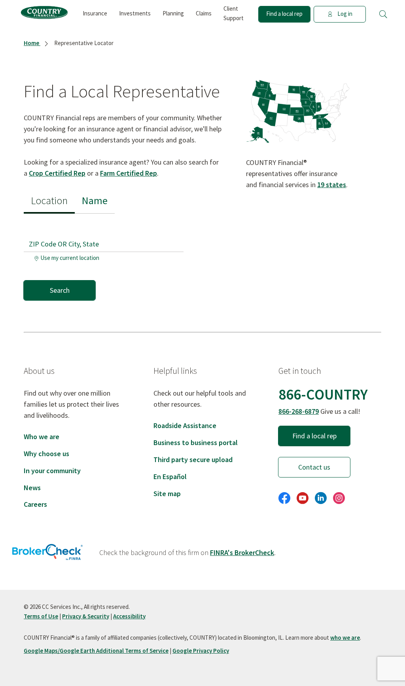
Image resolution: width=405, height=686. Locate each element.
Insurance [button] (95, 13)
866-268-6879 (298, 411)
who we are (345, 637)
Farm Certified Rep (128, 173)
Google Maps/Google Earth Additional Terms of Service (96, 650)
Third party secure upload (193, 459)
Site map (167, 493)
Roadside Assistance (184, 425)
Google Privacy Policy (200, 650)
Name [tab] (95, 200)
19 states (331, 184)
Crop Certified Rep (57, 173)
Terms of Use (41, 616)
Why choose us (46, 453)
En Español (170, 476)
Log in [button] (344, 13)
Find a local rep (284, 13)
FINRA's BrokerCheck (242, 552)
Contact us (314, 467)
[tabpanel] (107, 257)
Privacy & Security (85, 616)
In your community (52, 470)
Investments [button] (135, 13)
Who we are (41, 436)
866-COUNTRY (323, 394)
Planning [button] (173, 13)
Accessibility (129, 616)
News (32, 487)
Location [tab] (49, 200)
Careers (35, 504)
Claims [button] (204, 13)
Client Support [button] (233, 13)
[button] (383, 14)
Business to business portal (195, 442)
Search (60, 290)
